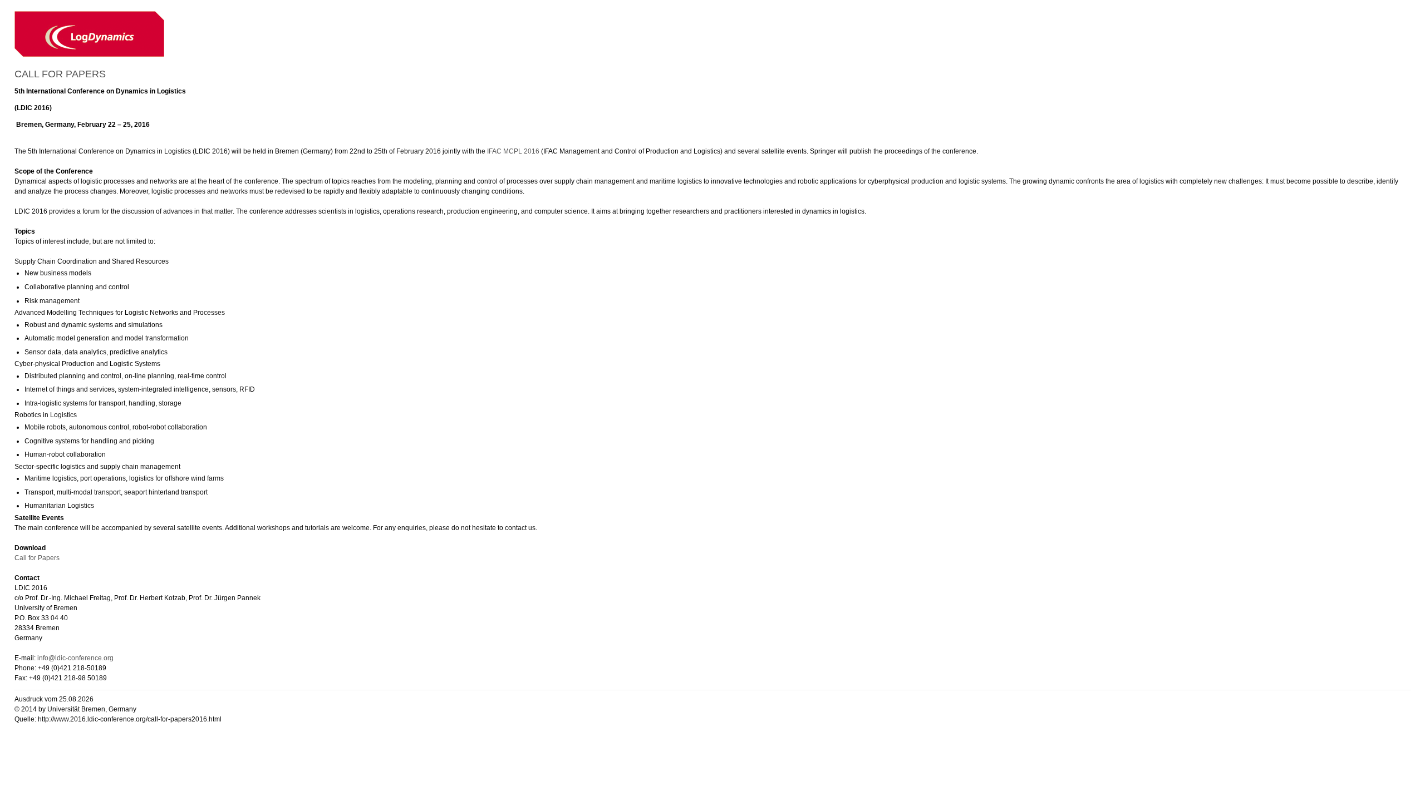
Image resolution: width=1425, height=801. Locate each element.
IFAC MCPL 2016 (513, 151)
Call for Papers (37, 558)
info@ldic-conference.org (75, 658)
